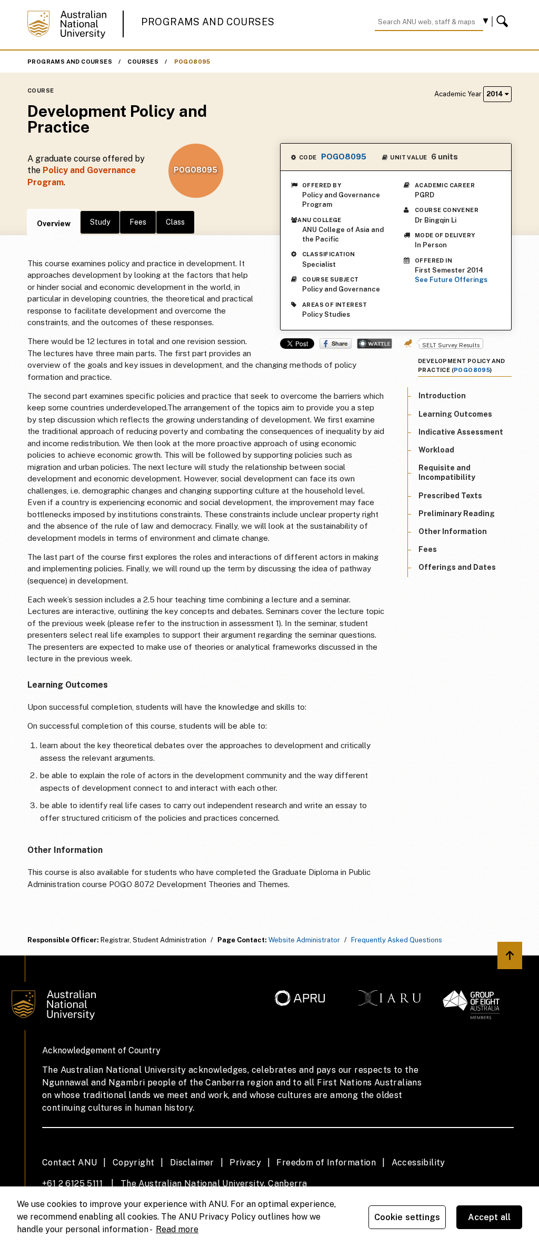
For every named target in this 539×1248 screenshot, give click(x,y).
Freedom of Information (326, 1163)
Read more (177, 1229)
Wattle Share (374, 343)
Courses (142, 61)
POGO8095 (192, 61)
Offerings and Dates (457, 567)
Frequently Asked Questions (396, 940)
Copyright (134, 1163)
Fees (137, 222)
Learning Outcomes (455, 414)
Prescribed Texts (450, 495)
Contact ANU (69, 1163)
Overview (54, 223)
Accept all (489, 1217)
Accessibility (418, 1163)
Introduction (442, 395)
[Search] (504, 21)
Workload (436, 450)
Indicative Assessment (460, 432)
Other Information (452, 531)
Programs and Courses (208, 21)
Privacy (245, 1163)
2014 (495, 94)
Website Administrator (304, 940)
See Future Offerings (451, 280)
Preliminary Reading (456, 513)
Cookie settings (407, 1217)
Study (100, 222)
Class (175, 222)
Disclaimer (192, 1163)
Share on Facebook (336, 343)
